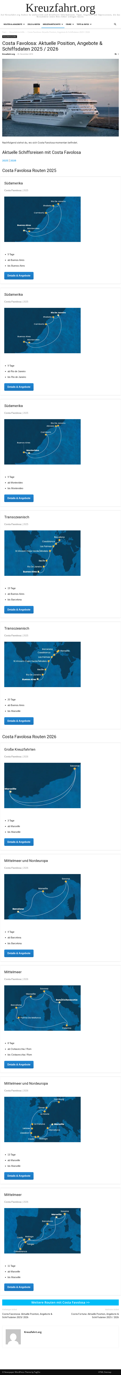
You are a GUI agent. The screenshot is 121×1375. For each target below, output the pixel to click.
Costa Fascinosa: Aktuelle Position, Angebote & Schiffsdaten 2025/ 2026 (27, 1316)
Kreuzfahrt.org (8, 54)
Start (4, 32)
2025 (5, 160)
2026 (13, 160)
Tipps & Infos (83, 24)
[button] (115, 24)
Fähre (68, 24)
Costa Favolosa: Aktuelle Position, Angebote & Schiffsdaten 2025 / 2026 (52, 46)
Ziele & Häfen (34, 24)
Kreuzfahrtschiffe (51, 24)
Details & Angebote (18, 275)
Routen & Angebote (13, 24)
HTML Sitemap (104, 1372)
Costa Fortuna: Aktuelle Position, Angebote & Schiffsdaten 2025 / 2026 (95, 1316)
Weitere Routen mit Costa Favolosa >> (60, 1302)
